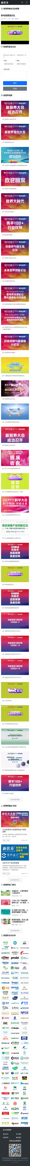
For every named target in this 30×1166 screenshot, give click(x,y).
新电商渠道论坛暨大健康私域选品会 (15, 304)
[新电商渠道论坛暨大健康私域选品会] (15, 294)
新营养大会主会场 (9, 445)
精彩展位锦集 (8, 235)
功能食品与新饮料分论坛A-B (12, 677)
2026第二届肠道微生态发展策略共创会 (15, 165)
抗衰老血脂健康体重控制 (11, 561)
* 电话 (17, 61)
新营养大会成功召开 (10, 119)
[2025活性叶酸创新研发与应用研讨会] (15, 736)
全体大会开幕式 (9, 212)
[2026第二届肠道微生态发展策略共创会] (15, 155)
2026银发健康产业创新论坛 (12, 538)
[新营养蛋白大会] (15, 132)
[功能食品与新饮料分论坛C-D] (15, 644)
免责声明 (5, 1137)
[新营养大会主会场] (15, 435)
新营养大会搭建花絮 (10, 189)
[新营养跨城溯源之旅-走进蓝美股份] (15, 760)
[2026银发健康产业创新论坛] (15, 528)
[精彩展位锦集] (15, 224)
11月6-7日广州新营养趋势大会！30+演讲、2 (20, 901)
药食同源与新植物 (9, 352)
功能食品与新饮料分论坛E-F (12, 631)
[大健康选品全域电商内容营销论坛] (15, 365)
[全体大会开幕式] (15, 201)
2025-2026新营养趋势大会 (12, 468)
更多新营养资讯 (15, 931)
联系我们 (18, 1137)
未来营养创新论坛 (9, 281)
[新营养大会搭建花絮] (15, 178)
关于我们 (18, 1134)
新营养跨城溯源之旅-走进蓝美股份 (14, 770)
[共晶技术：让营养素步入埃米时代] (5, 892)
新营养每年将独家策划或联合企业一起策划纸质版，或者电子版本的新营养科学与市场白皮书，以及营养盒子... (14, 868)
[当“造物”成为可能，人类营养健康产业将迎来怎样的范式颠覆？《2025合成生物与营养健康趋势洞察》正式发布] (5, 912)
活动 (8, 840)
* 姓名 (5, 61)
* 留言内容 (6, 69)
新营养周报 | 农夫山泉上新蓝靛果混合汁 (20, 921)
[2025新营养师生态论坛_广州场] (15, 481)
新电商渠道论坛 (9, 584)
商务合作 (5, 1134)
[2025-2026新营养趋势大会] (15, 458)
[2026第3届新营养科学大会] (15, 504)
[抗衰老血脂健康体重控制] (15, 551)
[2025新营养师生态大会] (15, 713)
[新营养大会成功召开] (15, 109)
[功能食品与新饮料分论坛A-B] (15, 667)
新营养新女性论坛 (9, 399)
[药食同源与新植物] (15, 342)
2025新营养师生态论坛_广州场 (13, 492)
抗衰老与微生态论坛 (10, 258)
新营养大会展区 (9, 793)
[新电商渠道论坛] (15, 574)
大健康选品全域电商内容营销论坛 (14, 376)
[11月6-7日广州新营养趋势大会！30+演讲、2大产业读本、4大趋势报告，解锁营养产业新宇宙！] (5, 902)
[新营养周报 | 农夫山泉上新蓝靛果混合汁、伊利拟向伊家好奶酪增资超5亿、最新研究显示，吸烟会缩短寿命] (5, 921)
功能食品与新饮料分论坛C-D (12, 654)
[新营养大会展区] (15, 783)
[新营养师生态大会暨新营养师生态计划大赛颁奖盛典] (15, 317)
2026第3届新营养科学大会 (12, 515)
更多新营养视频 (15, 800)
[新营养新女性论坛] (15, 388)
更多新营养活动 (15, 880)
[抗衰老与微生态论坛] (15, 247)
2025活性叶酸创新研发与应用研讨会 (15, 747)
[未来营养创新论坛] (15, 271)
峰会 (4, 840)
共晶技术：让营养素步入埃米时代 (20, 892)
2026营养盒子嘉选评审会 (11, 422)
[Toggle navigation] (26, 2)
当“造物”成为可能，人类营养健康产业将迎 (20, 911)
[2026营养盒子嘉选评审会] (15, 412)
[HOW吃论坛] (15, 690)
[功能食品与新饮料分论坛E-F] (15, 620)
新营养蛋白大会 (9, 142)
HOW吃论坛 (8, 701)
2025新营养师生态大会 (11, 724)
